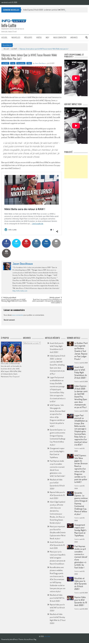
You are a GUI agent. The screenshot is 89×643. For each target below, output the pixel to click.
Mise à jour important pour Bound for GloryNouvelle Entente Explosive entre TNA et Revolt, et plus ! (57, 532)
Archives (74, 37)
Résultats (28, 37)
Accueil (4, 37)
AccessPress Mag (30, 639)
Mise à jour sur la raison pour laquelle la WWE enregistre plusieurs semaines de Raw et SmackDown (57, 558)
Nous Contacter (59, 37)
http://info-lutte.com (20, 291)
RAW (29, 63)
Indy (47, 37)
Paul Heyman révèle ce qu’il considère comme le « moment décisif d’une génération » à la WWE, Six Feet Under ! (80, 557)
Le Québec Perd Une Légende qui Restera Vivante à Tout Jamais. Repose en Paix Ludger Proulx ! (80, 351)
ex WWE (14, 49)
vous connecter (17, 315)
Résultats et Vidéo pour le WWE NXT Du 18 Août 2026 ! (57, 598)
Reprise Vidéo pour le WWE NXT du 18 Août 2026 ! (57, 607)
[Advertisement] (76, 166)
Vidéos (39, 37)
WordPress (14, 639)
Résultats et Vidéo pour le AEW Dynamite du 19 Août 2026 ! (80, 583)
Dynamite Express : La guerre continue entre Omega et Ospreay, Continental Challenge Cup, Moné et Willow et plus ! (81, 503)
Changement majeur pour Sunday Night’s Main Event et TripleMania (80, 530)
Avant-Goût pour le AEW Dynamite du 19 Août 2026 (57, 545)
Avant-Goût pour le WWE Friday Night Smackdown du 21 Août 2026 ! (80, 372)
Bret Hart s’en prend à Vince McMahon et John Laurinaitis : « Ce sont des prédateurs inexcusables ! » (47, 301)
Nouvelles (16, 37)
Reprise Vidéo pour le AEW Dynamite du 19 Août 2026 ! (57, 495)
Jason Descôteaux (40, 63)
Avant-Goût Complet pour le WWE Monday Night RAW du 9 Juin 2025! (14, 300)
